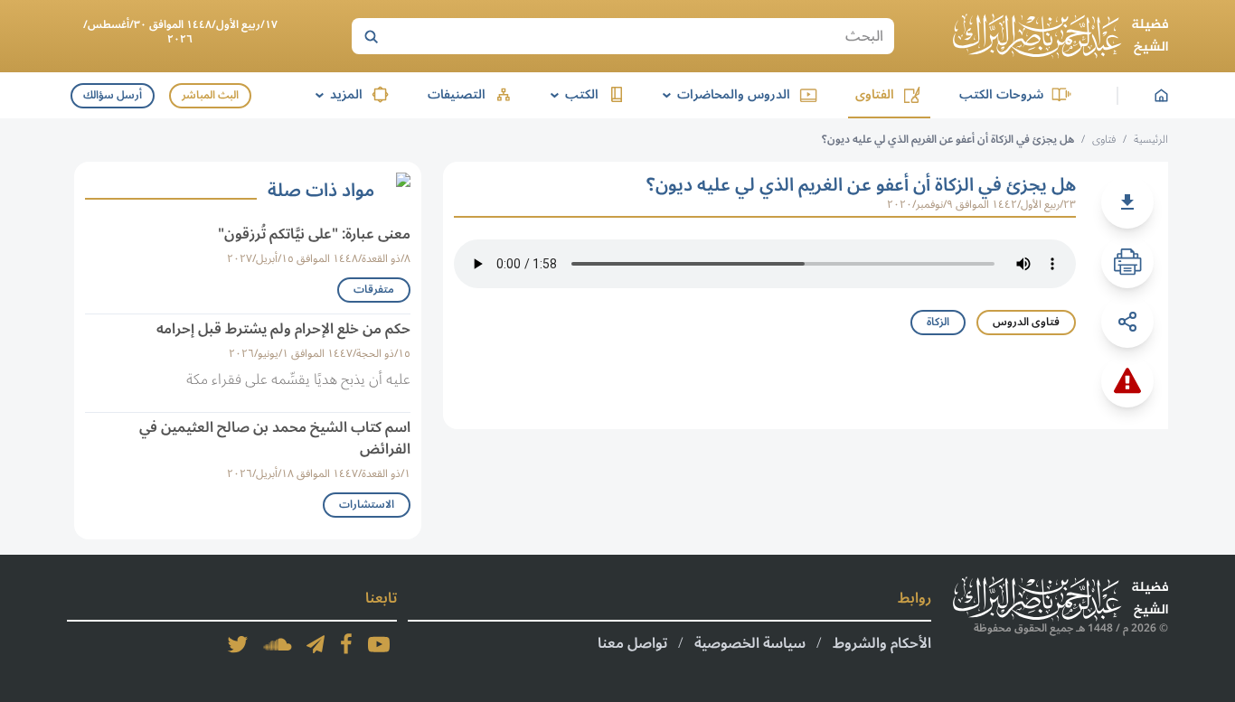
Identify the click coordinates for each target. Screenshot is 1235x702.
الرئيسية (1151, 139)
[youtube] (379, 644)
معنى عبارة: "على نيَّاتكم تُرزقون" (314, 234)
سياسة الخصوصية (750, 643)
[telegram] (315, 644)
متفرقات (374, 289)
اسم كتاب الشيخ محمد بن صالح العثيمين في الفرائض (274, 438)
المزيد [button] (336, 94)
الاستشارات (366, 504)
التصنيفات (457, 94)
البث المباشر (210, 95)
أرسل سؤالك (112, 95)
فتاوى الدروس (1026, 322)
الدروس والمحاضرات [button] (723, 94)
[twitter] (238, 644)
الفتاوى (874, 94)
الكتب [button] (571, 94)
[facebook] (346, 644)
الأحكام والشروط (882, 643)
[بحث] (370, 36)
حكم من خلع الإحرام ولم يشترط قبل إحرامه (283, 329)
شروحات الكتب (1001, 94)
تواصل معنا (632, 643)
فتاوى (1104, 139)
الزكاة (938, 322)
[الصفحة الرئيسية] (1060, 36)
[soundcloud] (277, 644)
